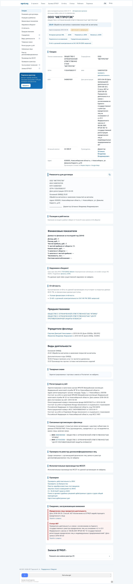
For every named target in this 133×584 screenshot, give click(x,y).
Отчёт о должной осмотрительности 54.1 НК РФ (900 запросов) (70, 43)
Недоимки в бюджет (28, 24)
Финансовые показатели (30, 21)
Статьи (72, 3)
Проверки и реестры (29, 61)
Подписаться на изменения (58, 39)
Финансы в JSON (95, 35)
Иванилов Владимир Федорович (60, 336)
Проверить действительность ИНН (61, 481)
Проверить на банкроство (58, 484)
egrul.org (24, 3)
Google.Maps (95, 165)
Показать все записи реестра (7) (79, 556)
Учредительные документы (80, 39)
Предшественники (28, 31)
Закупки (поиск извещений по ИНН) (62, 489)
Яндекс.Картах (85, 165)
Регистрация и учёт (28, 45)
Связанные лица (27, 49)
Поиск (43, 3)
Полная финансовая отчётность (62, 295)
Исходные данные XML (56, 35)
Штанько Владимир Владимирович (103, 153)
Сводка (24, 10)
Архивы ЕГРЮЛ (53, 3)
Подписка (89, 3)
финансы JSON (65, 274)
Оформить (25, 85)
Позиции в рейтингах (29, 17)
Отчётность (25, 28)
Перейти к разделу (55, 518)
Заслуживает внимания (31, 65)
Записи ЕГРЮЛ (31, 68)
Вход (110, 3)
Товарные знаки (27, 42)
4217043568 (60, 440)
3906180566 (60, 435)
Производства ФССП (29, 58)
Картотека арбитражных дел (59, 498)
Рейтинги (80, 3)
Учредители (31, 35)
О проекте (34, 3)
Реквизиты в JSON (81, 35)
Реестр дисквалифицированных (30, 53)
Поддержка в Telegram (49, 569)
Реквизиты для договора (30, 14)
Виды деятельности (31, 38)
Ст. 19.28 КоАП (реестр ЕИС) (59, 491)
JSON (69, 35)
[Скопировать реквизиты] (109, 174)
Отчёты (64, 3)
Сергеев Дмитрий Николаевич (59, 333)
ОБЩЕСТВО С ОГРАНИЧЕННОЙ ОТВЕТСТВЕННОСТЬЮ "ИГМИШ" (72, 314)
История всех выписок (80, 11)
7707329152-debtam (67, 271)
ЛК (105, 3)
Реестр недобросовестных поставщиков (63, 486)
